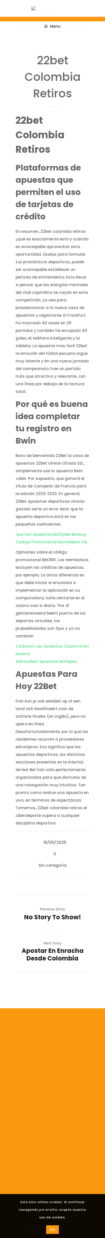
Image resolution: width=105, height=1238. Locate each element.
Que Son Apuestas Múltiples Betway (51, 534)
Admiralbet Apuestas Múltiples (46, 661)
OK (52, 1229)
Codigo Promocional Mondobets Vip (51, 542)
